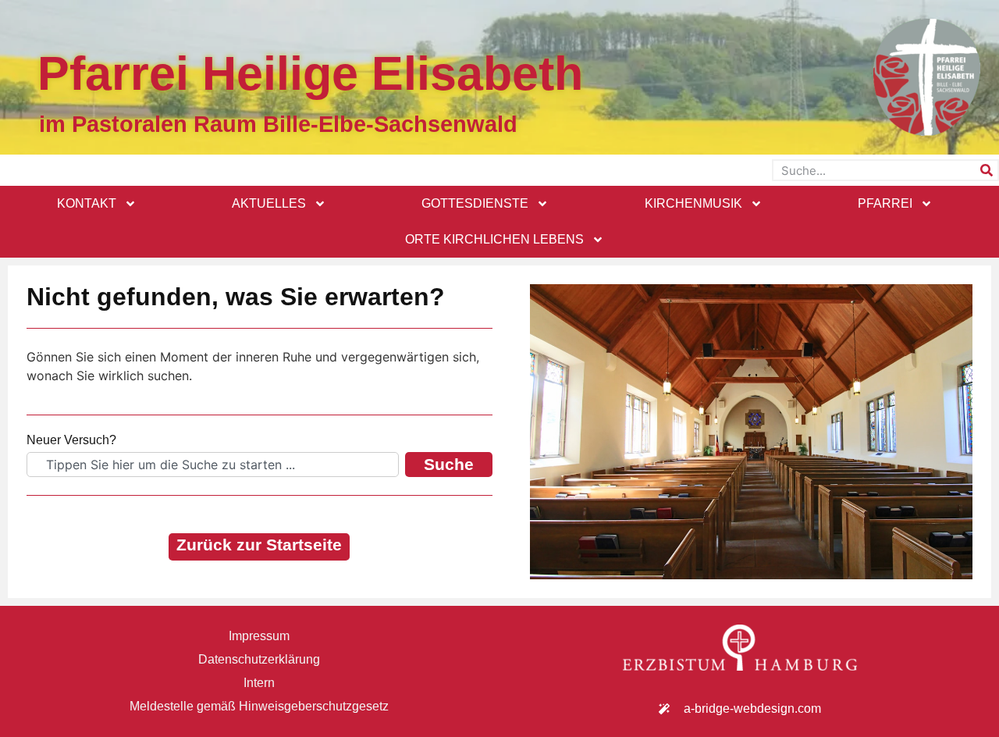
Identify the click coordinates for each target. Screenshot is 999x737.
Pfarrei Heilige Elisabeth (310, 73)
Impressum (259, 636)
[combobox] (213, 464)
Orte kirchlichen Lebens (494, 239)
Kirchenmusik (693, 203)
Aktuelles (269, 203)
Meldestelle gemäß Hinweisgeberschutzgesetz (259, 706)
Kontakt (86, 203)
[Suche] (986, 170)
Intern (259, 682)
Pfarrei (885, 203)
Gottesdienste (474, 203)
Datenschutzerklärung (259, 659)
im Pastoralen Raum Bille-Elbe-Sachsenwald (278, 124)
